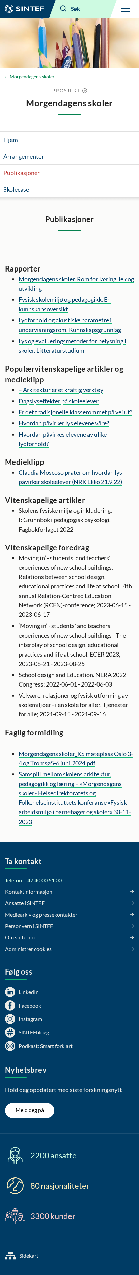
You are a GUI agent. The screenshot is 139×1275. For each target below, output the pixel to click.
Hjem (10, 140)
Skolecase (16, 189)
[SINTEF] (24, 9)
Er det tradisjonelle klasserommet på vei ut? (75, 412)
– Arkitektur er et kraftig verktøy (61, 389)
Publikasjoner (21, 173)
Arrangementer (23, 156)
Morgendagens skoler (32, 76)
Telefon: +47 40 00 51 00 (33, 880)
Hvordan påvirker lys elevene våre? (64, 423)
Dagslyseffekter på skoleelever (59, 401)
